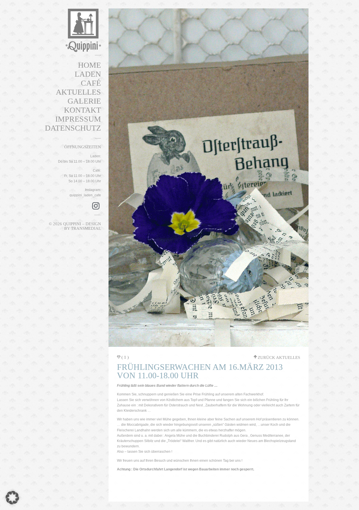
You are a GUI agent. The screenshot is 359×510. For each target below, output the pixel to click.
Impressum (78, 119)
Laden (88, 74)
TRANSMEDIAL (86, 228)
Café (91, 83)
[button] (12, 497)
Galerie (84, 101)
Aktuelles (78, 92)
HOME (89, 65)
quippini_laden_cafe (85, 195)
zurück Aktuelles (279, 357)
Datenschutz (73, 128)
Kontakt (82, 110)
